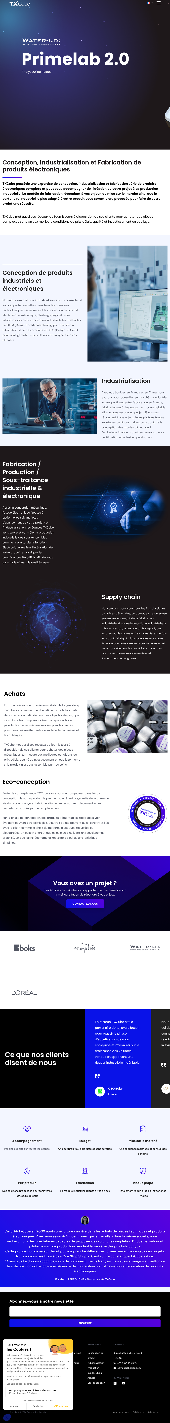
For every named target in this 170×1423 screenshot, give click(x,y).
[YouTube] (124, 1383)
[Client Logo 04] (24, 992)
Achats (91, 1377)
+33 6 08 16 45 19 (127, 1363)
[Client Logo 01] (24, 947)
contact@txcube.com (129, 1367)
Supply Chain (94, 1372)
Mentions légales (120, 1412)
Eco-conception (96, 1382)
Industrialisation (95, 1362)
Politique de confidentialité (146, 1412)
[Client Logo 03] (145, 947)
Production (93, 1367)
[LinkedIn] (115, 1383)
